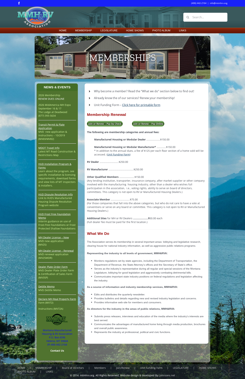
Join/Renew (123, 368)
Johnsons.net (167, 375)
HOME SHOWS (207, 368)
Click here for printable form (141, 105)
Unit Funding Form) (118, 154)
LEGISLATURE (181, 368)
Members (100, 368)
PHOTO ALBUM (27, 371)
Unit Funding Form (151, 368)
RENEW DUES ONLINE (51, 98)
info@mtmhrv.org (218, 3)
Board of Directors (73, 368)
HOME (21, 368)
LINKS (49, 371)
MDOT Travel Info (48, 148)
